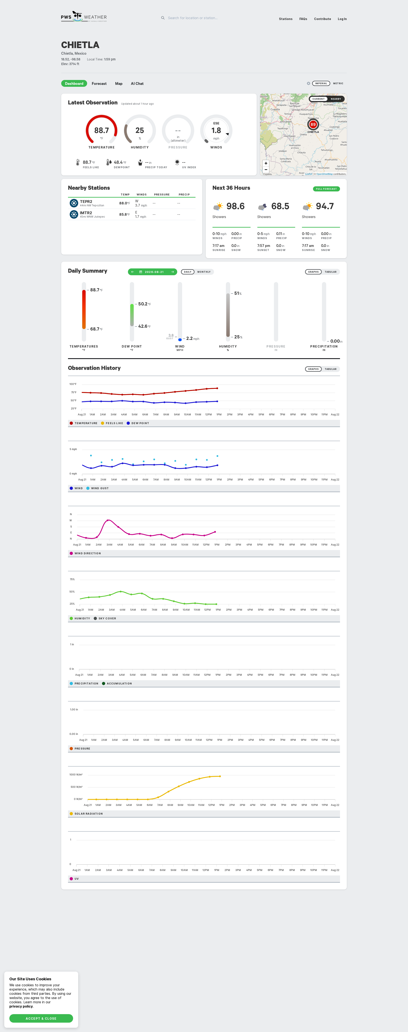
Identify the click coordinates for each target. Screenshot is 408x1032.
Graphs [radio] (313, 369)
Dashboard (74, 84)
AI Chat (137, 84)
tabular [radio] (331, 272)
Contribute (322, 19)
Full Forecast (326, 189)
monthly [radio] (204, 272)
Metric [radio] (338, 83)
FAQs (303, 19)
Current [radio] (318, 99)
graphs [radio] (313, 272)
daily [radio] (187, 272)
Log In (342, 19)
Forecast (99, 84)
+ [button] (266, 163)
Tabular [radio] (331, 369)
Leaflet (308, 173)
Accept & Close (41, 1018)
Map (118, 84)
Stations (286, 19)
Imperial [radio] (321, 83)
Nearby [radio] (336, 99)
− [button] (266, 169)
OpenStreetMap (324, 173)
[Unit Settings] (308, 83)
